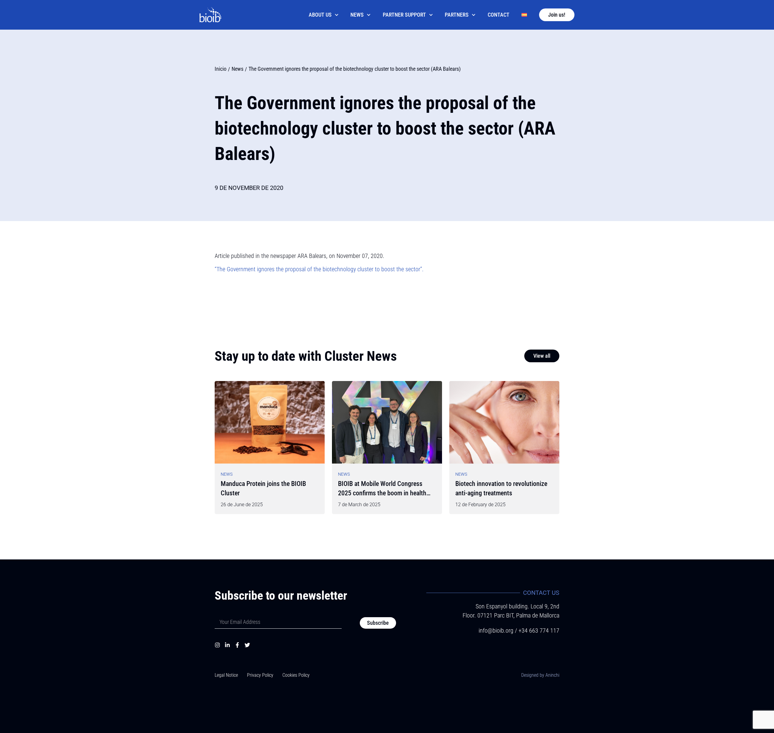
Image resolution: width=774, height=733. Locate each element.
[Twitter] (247, 645)
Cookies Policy (296, 675)
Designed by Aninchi (540, 675)
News (357, 15)
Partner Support (404, 15)
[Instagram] (217, 645)
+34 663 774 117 (539, 630)
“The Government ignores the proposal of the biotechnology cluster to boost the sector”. (319, 269)
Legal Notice (226, 675)
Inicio (220, 69)
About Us (320, 15)
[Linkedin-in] (227, 645)
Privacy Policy (260, 675)
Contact (498, 15)
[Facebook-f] (237, 645)
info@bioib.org (497, 630)
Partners (457, 15)
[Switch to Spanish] (524, 15)
